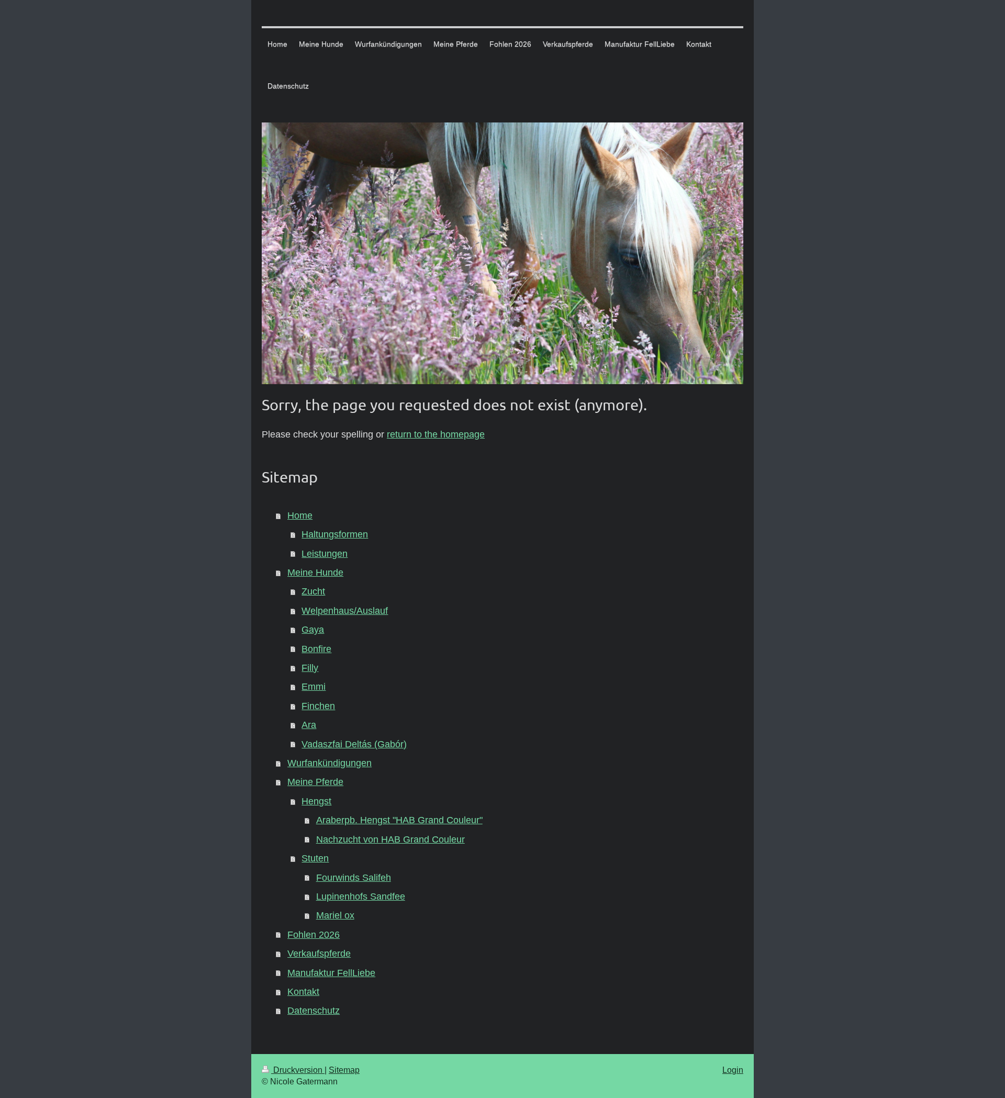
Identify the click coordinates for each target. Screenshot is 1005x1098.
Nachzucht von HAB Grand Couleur (390, 839)
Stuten (315, 858)
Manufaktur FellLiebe (331, 973)
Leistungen (325, 553)
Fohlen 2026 (313, 934)
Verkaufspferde (319, 953)
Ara (309, 725)
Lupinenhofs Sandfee (360, 896)
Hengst (316, 801)
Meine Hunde (315, 572)
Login (732, 1070)
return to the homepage (436, 434)
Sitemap (344, 1070)
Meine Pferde (315, 782)
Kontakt (303, 992)
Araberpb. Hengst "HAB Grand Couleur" (399, 820)
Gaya (313, 629)
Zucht (313, 591)
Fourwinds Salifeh (353, 877)
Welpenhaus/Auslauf (345, 611)
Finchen (318, 706)
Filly (310, 668)
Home (299, 515)
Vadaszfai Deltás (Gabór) (354, 744)
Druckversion (298, 1070)
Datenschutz (313, 1010)
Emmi (314, 686)
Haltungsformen (335, 534)
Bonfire (316, 649)
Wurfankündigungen (329, 763)
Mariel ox (335, 915)
